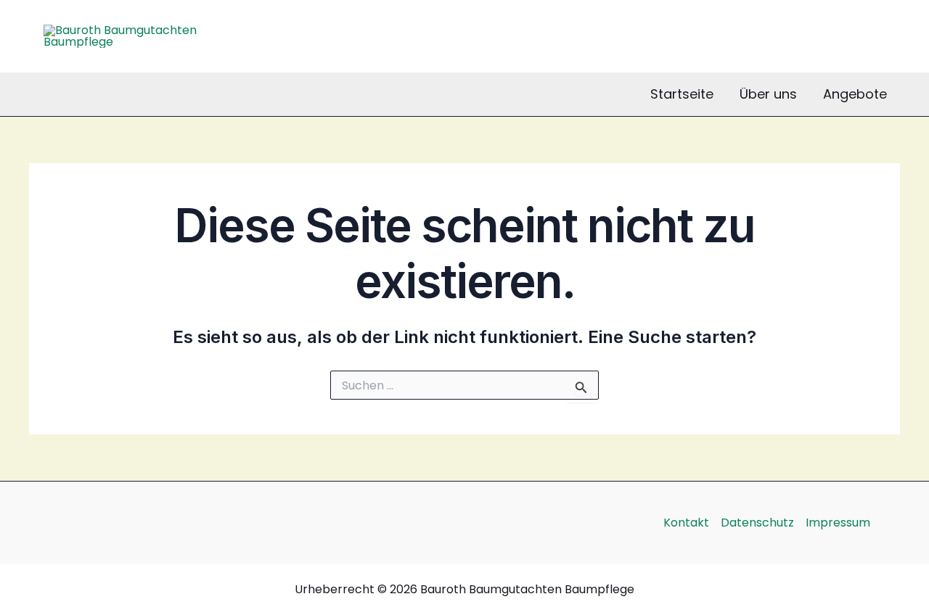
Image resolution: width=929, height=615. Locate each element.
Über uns (768, 94)
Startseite (681, 94)
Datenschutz (757, 522)
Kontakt (686, 522)
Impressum (838, 522)
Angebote (855, 94)
